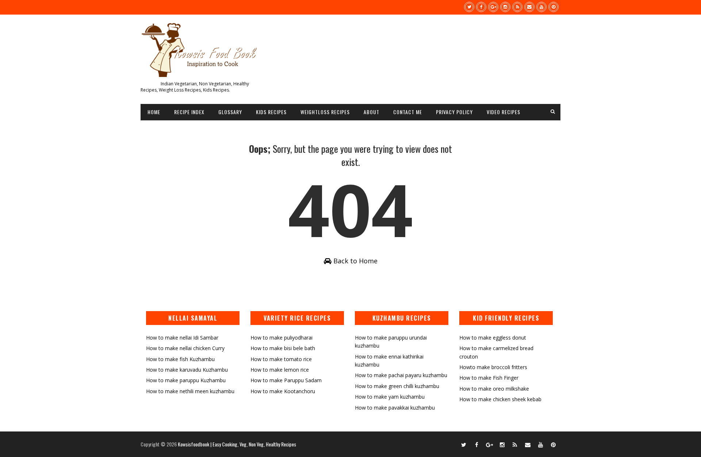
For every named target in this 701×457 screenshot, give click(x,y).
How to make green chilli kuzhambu (397, 386)
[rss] (517, 7)
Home (154, 112)
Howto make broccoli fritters (493, 367)
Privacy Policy (454, 112)
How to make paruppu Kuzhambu (186, 380)
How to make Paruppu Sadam (286, 380)
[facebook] (481, 7)
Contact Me (407, 112)
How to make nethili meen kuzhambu (190, 391)
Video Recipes (503, 112)
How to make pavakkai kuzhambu (395, 407)
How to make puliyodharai (281, 337)
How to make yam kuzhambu (390, 396)
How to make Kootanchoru (282, 391)
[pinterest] (553, 7)
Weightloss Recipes (325, 112)
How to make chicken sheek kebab (500, 399)
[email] (529, 7)
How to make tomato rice (281, 359)
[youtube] (541, 7)
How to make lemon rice (279, 369)
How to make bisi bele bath (282, 348)
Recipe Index (189, 112)
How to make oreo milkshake (494, 388)
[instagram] (505, 7)
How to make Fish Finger (488, 377)
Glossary (230, 112)
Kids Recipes (271, 112)
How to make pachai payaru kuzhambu (401, 375)
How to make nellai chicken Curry (185, 348)
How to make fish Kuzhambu (180, 359)
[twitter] (469, 7)
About (371, 112)
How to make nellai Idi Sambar (182, 337)
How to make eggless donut (492, 337)
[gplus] (493, 7)
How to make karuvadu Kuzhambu (187, 369)
